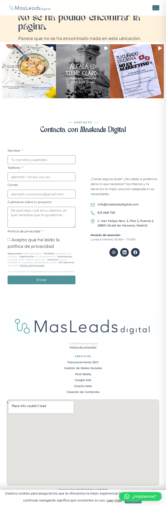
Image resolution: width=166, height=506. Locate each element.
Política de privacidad (24, 231)
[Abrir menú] (155, 7)
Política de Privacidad (32, 265)
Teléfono (14, 168)
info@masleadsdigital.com (118, 204)
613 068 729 (106, 213)
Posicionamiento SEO (83, 362)
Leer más (114, 500)
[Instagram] (113, 252)
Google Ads (83, 380)
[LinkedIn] (124, 252)
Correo (13, 185)
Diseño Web (83, 386)
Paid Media (83, 374)
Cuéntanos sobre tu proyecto (30, 202)
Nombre (14, 151)
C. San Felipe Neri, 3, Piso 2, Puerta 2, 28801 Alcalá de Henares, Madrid (125, 223)
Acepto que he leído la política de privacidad (41, 255)
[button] (29, 71)
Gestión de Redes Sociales (83, 368)
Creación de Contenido (83, 392)
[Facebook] (135, 252)
